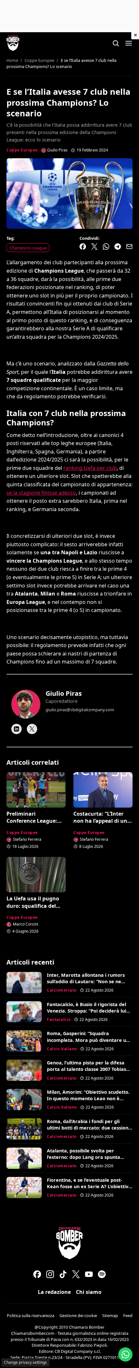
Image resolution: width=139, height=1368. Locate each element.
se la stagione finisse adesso (41, 492)
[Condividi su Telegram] (117, 246)
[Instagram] (50, 1274)
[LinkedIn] (16, 729)
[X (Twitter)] (76, 1274)
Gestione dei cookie (78, 1315)
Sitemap (110, 1315)
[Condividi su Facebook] (83, 246)
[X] (32, 729)
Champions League (28, 248)
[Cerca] (116, 43)
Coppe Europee (22, 150)
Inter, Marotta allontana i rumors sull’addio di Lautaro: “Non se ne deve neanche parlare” (86, 981)
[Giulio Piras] (25, 704)
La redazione (54, 1291)
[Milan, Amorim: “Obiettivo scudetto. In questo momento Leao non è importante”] (24, 1099)
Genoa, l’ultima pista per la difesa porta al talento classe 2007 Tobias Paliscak (86, 1069)
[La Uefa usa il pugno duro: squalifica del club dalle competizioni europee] (36, 874)
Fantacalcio (59, 1019)
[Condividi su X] (94, 246)
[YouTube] (89, 1274)
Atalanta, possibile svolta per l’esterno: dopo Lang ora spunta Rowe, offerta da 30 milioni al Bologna (83, 1160)
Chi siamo (89, 1291)
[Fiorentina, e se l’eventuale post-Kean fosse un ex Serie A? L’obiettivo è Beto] (24, 1187)
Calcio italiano (62, 1049)
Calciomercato (62, 990)
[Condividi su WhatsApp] (106, 246)
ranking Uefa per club (90, 467)
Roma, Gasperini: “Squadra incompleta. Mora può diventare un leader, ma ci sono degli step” (88, 1039)
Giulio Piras (64, 693)
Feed (128, 1315)
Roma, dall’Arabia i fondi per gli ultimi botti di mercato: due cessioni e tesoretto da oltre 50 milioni (88, 1127)
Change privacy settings (25, 1362)
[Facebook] (37, 1274)
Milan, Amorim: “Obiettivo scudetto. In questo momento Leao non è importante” (88, 1098)
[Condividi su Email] (129, 246)
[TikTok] (63, 1274)
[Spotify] (102, 1274)
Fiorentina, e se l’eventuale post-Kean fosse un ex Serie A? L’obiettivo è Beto (89, 1186)
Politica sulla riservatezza (30, 1315)
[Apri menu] (129, 43)
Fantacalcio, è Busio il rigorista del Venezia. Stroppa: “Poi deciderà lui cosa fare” (86, 1010)
